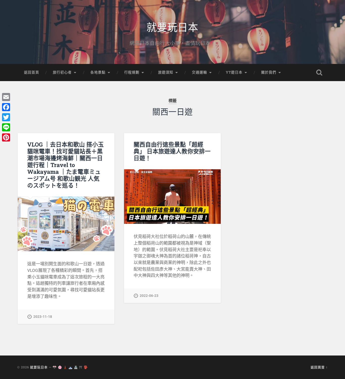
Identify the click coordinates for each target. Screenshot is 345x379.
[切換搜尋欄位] (319, 72)
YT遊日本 (234, 72)
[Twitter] (6, 117)
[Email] (6, 97)
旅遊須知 (165, 72)
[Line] (6, 127)
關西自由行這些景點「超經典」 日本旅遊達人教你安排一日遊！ (172, 151)
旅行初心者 (62, 72)
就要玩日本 (172, 27)
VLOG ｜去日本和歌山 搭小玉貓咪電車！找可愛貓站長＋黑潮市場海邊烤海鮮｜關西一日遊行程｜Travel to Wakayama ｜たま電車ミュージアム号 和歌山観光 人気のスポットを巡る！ (65, 164)
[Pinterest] (6, 137)
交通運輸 (199, 72)
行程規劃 (131, 72)
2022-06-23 (149, 296)
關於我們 (268, 72)
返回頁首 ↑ (319, 367)
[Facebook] (6, 107)
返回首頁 (31, 72)
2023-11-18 (42, 317)
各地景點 (98, 72)
